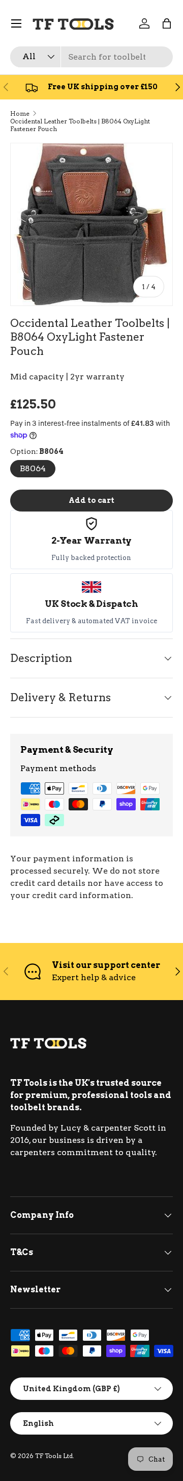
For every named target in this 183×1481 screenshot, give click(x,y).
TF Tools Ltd (54, 1456)
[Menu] (16, 23)
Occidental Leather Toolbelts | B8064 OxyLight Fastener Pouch (80, 125)
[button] (167, 23)
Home (19, 113)
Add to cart (91, 500)
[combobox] (91, 56)
